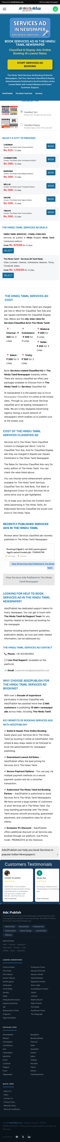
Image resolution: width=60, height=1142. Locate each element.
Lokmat (34, 996)
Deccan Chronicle (38, 970)
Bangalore (35, 1034)
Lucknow (6, 1063)
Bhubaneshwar (37, 1038)
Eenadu (6, 992)
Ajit (4, 1007)
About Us (7, 1091)
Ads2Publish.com (15, 1123)
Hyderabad (7, 1052)
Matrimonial (10, 926)
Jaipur (33, 1056)
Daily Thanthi (36, 1003)
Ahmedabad (8, 1034)
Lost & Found (41, 931)
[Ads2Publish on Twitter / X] (23, 1136)
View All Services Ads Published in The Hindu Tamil (33, 566)
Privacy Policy (9, 1102)
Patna (33, 1067)
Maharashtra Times (11, 1010)
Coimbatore (8, 1045)
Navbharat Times (38, 1010)
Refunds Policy (10, 1105)
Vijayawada (7, 1074)
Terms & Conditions (12, 1109)
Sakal (5, 996)
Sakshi (33, 992)
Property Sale (38, 926)
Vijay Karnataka (9, 1017)
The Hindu (7, 970)
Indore (33, 1052)
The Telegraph (37, 1014)
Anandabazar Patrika (39, 989)
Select (8, 250)
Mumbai (34, 1063)
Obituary (8, 935)
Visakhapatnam (37, 1074)
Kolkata (34, 1060)
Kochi (5, 1060)
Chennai (34, 1041)
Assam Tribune (9, 978)
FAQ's (6, 1094)
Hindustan (7, 985)
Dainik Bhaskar (37, 978)
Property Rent (10, 931)
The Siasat (35, 1007)
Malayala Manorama (11, 999)
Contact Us (8, 1098)
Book (51, 146)
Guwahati (35, 1049)
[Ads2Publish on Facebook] (17, 1136)
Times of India (8, 967)
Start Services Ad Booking (30, 64)
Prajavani (6, 1014)
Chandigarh (8, 1041)
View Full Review (10, 899)
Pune (5, 1070)
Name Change (25, 931)
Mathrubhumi (37, 999)
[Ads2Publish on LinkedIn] (29, 1136)
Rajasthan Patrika (38, 981)
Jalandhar (7, 1056)
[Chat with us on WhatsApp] (55, 9)
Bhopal (6, 1038)
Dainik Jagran (8, 981)
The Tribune (8, 974)
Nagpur (6, 1067)
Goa (4, 1049)
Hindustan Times (38, 967)
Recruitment (24, 926)
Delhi (33, 1045)
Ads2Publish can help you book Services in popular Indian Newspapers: (27, 852)
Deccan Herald (37, 974)
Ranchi (33, 1070)
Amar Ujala (35, 985)
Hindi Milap (7, 989)
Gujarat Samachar (10, 1003)
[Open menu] (4, 9)
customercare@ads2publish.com (32, 670)
